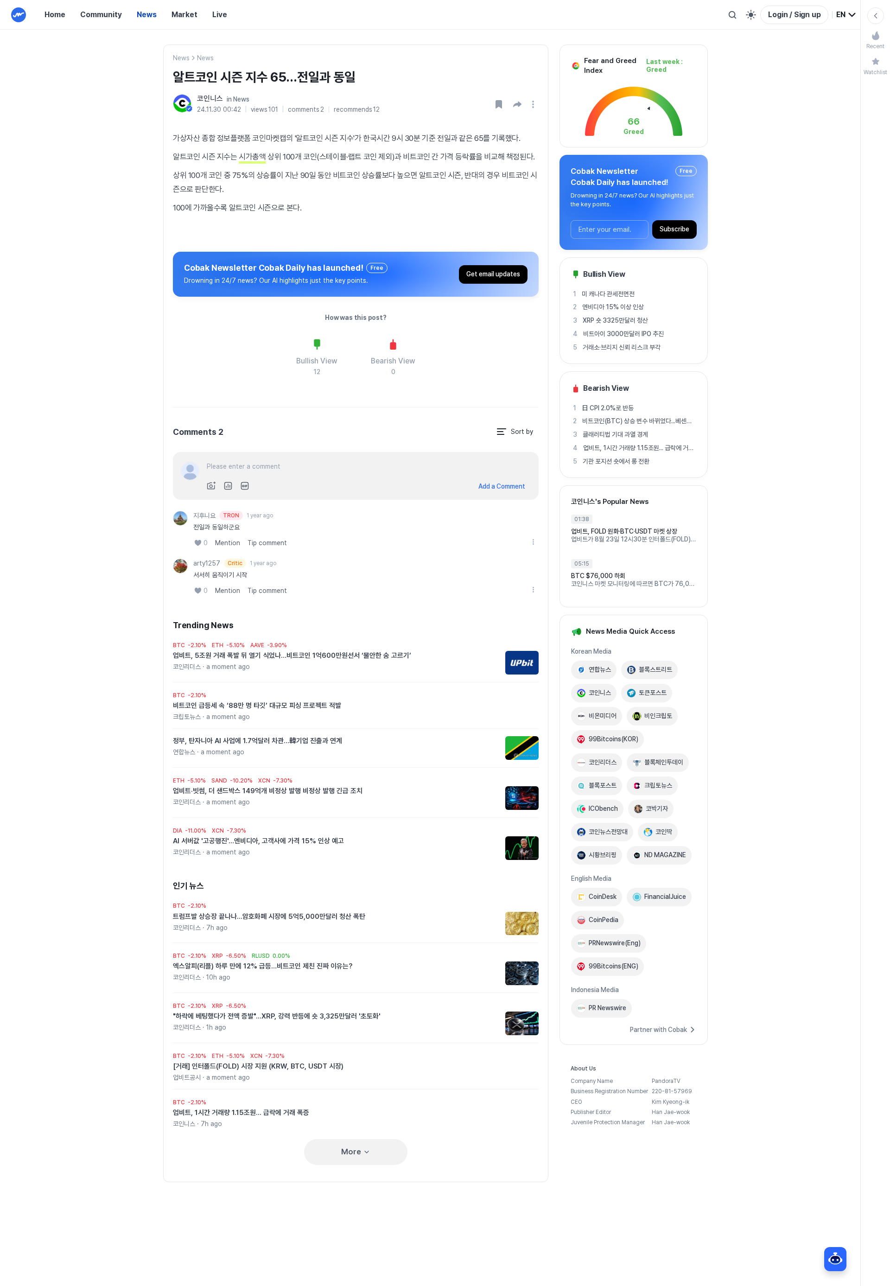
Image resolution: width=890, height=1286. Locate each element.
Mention (227, 543)
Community (101, 14)
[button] (517, 104)
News (147, 14)
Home (54, 14)
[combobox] (846, 15)
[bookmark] (498, 104)
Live (219, 14)
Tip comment (267, 543)
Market (184, 14)
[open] (534, 104)
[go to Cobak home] (18, 14)
